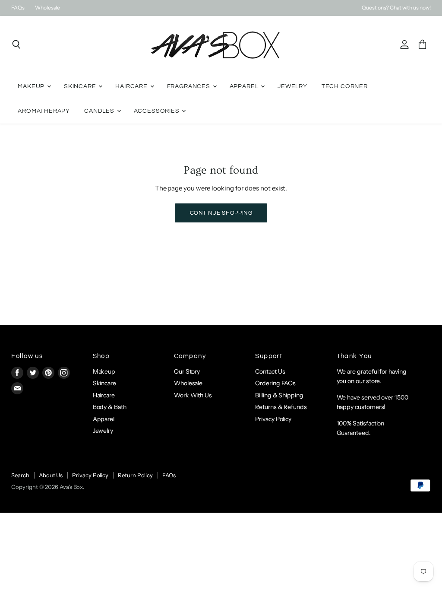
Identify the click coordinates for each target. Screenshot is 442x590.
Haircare (132, 86)
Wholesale (47, 8)
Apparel (245, 86)
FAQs (18, 8)
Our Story (187, 371)
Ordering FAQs (275, 383)
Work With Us (193, 395)
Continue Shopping (221, 213)
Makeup (32, 86)
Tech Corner (345, 86)
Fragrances (189, 86)
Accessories (157, 111)
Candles (100, 111)
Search (20, 475)
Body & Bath (109, 407)
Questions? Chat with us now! (396, 8)
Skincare (81, 86)
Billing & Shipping (279, 395)
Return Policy (135, 475)
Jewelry (292, 86)
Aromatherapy (44, 111)
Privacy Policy (273, 419)
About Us (51, 475)
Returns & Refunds (281, 407)
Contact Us (270, 371)
